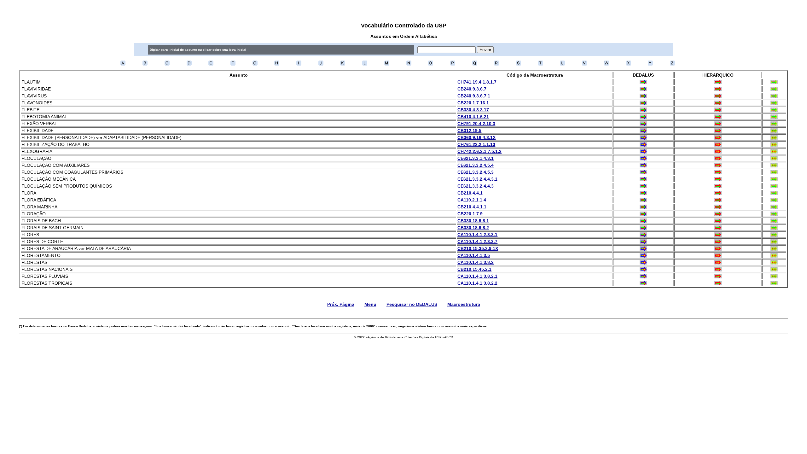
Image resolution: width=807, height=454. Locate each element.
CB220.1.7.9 (470, 213)
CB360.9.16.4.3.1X (476, 137)
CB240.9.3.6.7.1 (473, 95)
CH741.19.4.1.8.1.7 (476, 81)
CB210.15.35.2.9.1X (477, 248)
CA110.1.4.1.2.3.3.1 (477, 234)
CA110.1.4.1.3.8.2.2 (477, 283)
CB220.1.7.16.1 (473, 102)
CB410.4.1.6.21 (473, 116)
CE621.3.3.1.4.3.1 (475, 158)
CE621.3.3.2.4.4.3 (475, 186)
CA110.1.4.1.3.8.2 (475, 262)
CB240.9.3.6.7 (471, 88)
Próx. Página (340, 304)
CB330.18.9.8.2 (473, 227)
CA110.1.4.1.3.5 (473, 255)
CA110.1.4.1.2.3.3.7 (477, 241)
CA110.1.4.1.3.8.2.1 (477, 276)
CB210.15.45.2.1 (474, 269)
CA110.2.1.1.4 (471, 199)
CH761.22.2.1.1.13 (476, 144)
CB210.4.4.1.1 (471, 206)
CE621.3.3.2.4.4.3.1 (477, 179)
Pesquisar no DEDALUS (411, 304)
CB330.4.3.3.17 (473, 109)
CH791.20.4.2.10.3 (476, 123)
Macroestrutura (463, 304)
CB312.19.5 (469, 130)
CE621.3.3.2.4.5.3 (475, 172)
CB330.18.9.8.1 (473, 220)
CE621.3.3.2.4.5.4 (475, 165)
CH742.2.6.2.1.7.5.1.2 (479, 151)
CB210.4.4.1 (470, 192)
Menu (370, 304)
